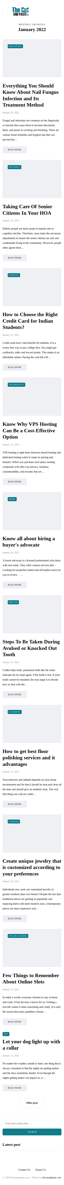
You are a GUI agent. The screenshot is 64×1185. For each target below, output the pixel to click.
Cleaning (14, 712)
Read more (15, 150)
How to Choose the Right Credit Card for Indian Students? (30, 321)
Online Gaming (18, 936)
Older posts (32, 1103)
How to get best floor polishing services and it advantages (29, 757)
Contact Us (24, 1169)
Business (14, 167)
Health (13, 602)
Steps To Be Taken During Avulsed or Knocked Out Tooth (31, 648)
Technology (16, 385)
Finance (14, 275)
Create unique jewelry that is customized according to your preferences (32, 867)
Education (15, 46)
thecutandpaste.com (51, 1177)
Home (12, 499)
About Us (40, 1169)
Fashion (14, 821)
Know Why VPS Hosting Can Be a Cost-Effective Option (30, 430)
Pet (6, 1034)
